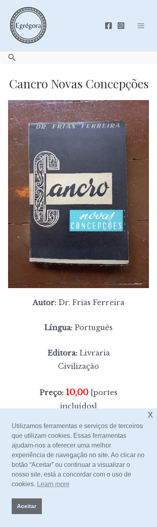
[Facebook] (108, 25)
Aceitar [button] (26, 506)
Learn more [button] (53, 484)
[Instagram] (121, 25)
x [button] (150, 414)
